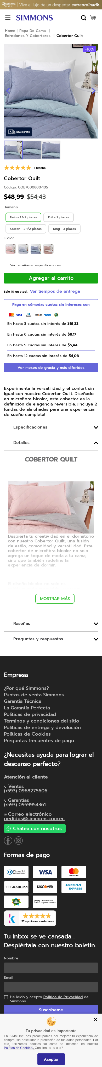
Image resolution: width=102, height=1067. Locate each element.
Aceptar (51, 1059)
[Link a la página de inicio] (10, 31)
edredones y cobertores (27, 35)
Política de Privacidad (63, 997)
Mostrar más (55, 599)
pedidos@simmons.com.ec (34, 818)
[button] (23, 217)
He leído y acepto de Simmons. (49, 999)
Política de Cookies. (18, 1048)
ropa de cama (32, 30)
